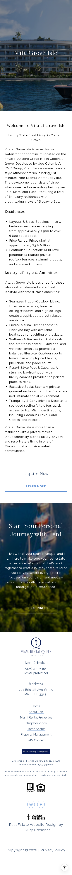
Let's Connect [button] (36, 608)
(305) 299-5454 (36, 668)
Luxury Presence (36, 830)
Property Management (36, 734)
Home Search (36, 729)
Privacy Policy (53, 850)
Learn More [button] (36, 486)
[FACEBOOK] (41, 804)
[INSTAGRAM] (31, 804)
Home (36, 706)
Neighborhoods (36, 723)
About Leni (36, 712)
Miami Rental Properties (36, 717)
